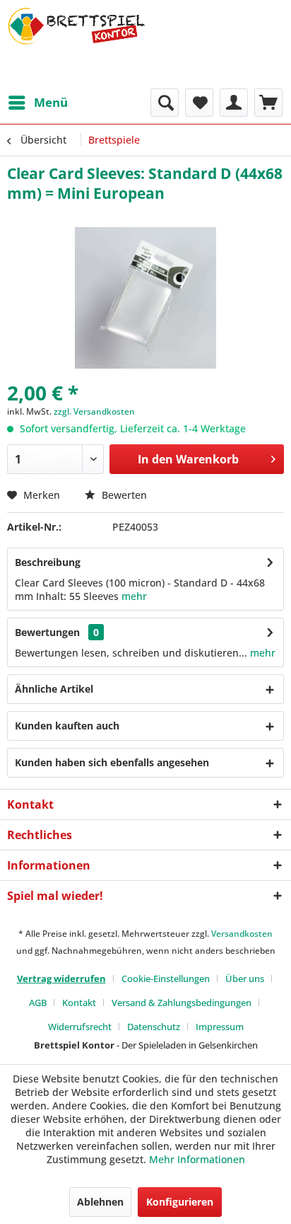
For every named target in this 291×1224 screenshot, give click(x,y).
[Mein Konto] (234, 102)
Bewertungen (47, 632)
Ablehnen (100, 1201)
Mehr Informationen (197, 1159)
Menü (51, 102)
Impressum (220, 1026)
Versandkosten (242, 934)
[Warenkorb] (268, 102)
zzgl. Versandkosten (94, 411)
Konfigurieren (179, 1201)
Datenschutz (153, 1026)
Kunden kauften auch (67, 725)
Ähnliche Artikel (54, 688)
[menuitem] (37, 102)
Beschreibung (48, 562)
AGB (38, 1002)
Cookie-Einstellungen (165, 978)
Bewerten (123, 495)
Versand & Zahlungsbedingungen (181, 1002)
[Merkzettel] (199, 102)
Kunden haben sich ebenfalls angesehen (112, 762)
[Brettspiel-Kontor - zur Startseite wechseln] (76, 44)
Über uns (244, 978)
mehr (134, 596)
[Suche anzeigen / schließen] (164, 102)
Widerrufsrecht (80, 1026)
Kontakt (79, 1002)
